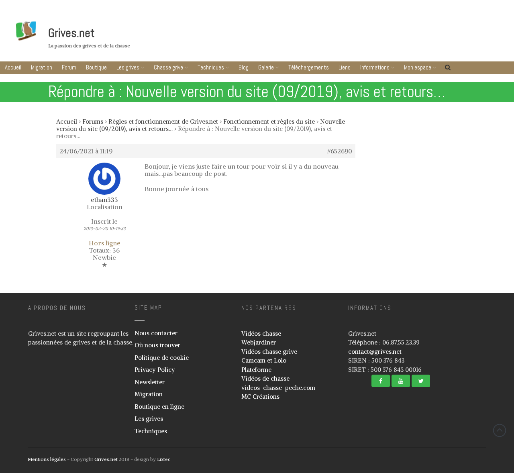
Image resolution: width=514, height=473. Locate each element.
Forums (92, 121)
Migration (41, 67)
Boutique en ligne (159, 406)
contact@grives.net (375, 351)
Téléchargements (308, 67)
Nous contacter (156, 333)
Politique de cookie (162, 357)
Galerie (266, 67)
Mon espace (417, 67)
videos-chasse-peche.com (278, 387)
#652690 (339, 151)
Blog (244, 67)
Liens (345, 67)
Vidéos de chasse (265, 378)
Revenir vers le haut (499, 430)
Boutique (96, 67)
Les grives (127, 67)
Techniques (211, 67)
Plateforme (256, 369)
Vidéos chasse (261, 333)
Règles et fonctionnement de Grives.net (163, 121)
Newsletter (150, 382)
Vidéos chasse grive (269, 351)
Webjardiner (258, 342)
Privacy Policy (155, 369)
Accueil (13, 67)
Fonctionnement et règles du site (269, 121)
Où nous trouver (157, 345)
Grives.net (71, 33)
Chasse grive (168, 67)
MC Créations (260, 396)
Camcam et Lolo (263, 360)
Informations (375, 67)
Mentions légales (47, 459)
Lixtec (163, 459)
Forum (69, 67)
